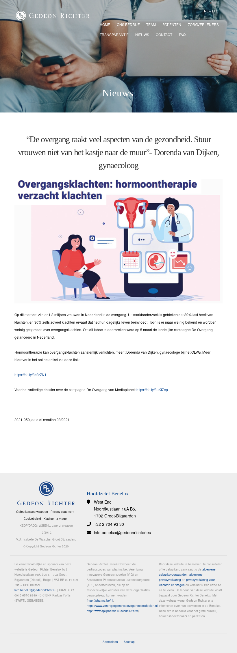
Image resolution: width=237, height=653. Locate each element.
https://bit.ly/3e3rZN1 (30, 374)
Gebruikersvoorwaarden (32, 512)
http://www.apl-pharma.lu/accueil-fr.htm (112, 611)
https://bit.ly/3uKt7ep (152, 389)
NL (206, 10)
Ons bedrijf (128, 24)
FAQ (182, 34)
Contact (164, 34)
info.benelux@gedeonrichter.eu (122, 532)
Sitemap (129, 642)
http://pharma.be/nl (100, 600)
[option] (118, 56)
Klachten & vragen (56, 519)
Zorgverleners (203, 24)
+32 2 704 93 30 (109, 524)
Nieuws (142, 34)
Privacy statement (62, 512)
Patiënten (171, 24)
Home (105, 24)
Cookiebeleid (32, 519)
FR (214, 10)
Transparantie (114, 34)
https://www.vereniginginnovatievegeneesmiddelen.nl (122, 606)
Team (151, 24)
